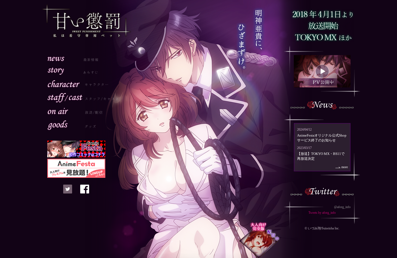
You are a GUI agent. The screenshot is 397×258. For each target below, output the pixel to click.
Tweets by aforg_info (322, 213)
